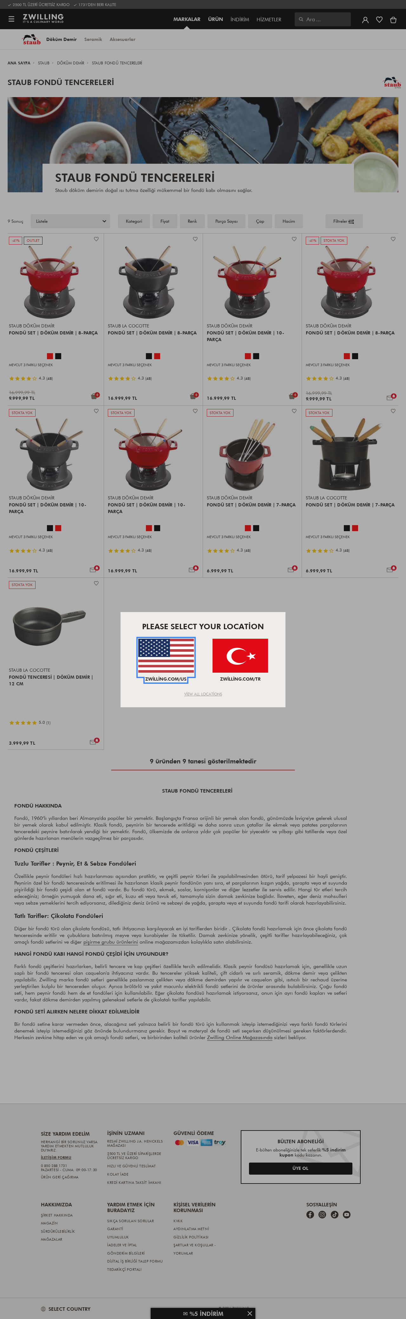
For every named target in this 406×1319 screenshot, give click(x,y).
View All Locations (203, 693)
